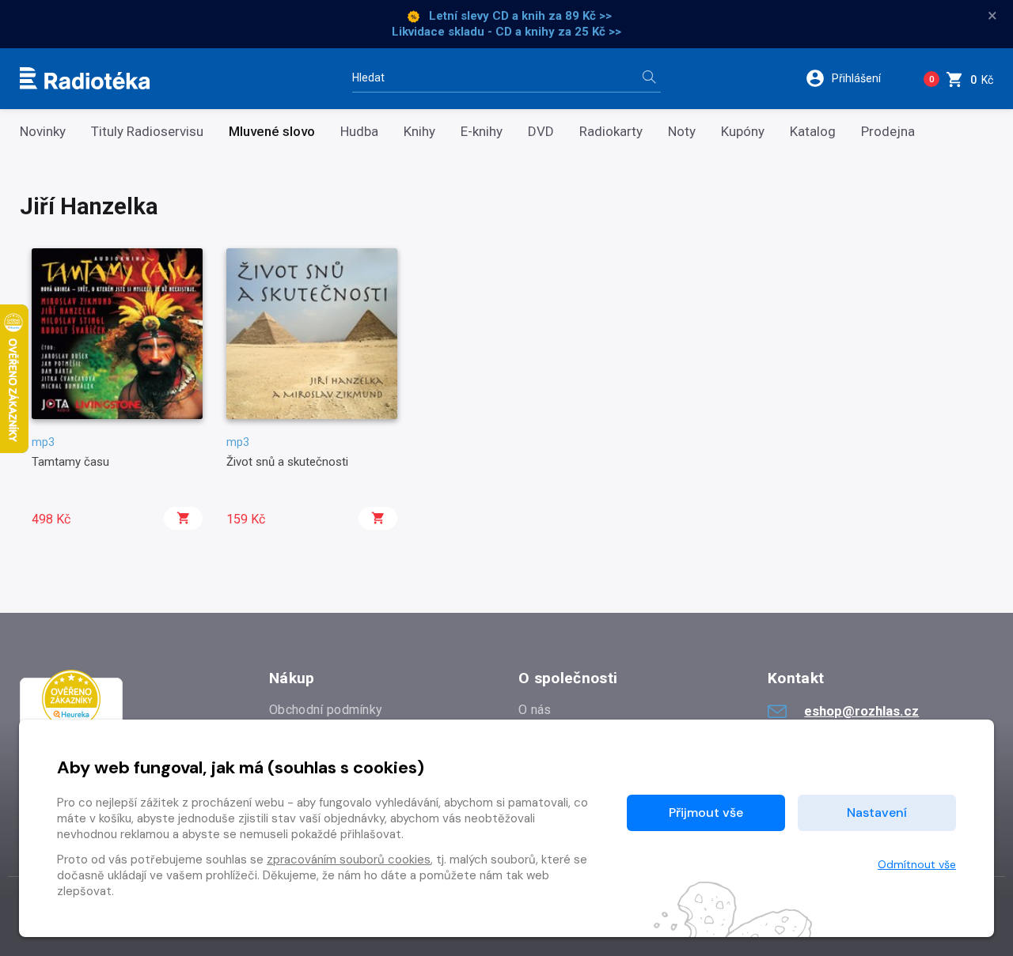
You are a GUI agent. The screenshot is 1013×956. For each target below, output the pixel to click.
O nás (535, 709)
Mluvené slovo (272, 131)
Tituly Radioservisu (147, 131)
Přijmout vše (706, 812)
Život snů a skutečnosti (287, 462)
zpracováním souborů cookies (349, 859)
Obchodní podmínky (325, 709)
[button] (853, 78)
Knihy (419, 131)
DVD (541, 131)
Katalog (813, 131)
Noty (682, 131)
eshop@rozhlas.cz (861, 711)
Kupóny (742, 131)
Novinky (43, 131)
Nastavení (877, 812)
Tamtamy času (70, 462)
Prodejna (888, 131)
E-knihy (482, 131)
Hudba (359, 131)
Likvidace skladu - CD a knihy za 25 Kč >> (506, 32)
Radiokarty (611, 131)
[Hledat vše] (649, 79)
